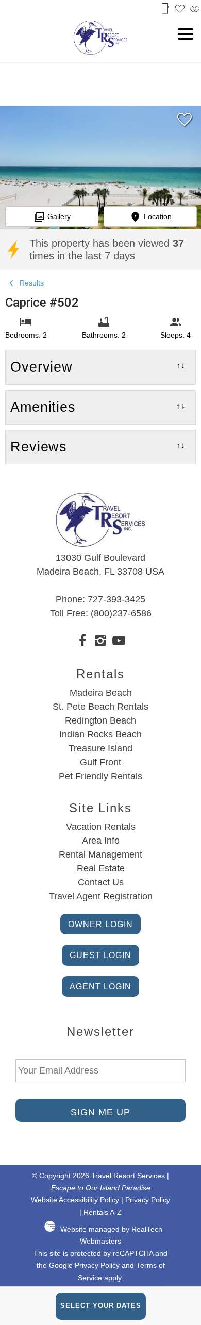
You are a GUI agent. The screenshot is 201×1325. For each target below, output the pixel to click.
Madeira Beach (101, 692)
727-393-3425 (116, 599)
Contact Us (101, 882)
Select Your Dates (100, 1306)
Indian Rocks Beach (100, 734)
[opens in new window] (83, 642)
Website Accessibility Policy (75, 1200)
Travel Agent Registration (101, 896)
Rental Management (100, 854)
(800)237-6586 (121, 613)
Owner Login (100, 924)
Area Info (101, 840)
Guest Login (100, 955)
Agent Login (100, 986)
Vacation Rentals (101, 826)
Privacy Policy (147, 1200)
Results (31, 283)
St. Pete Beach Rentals (100, 706)
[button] (185, 34)
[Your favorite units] (180, 9)
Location (158, 216)
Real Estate (101, 868)
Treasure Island (100, 748)
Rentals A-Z (102, 1212)
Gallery (59, 216)
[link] (184, 124)
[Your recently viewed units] (195, 9)
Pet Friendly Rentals (100, 776)
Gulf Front (100, 762)
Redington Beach (100, 720)
